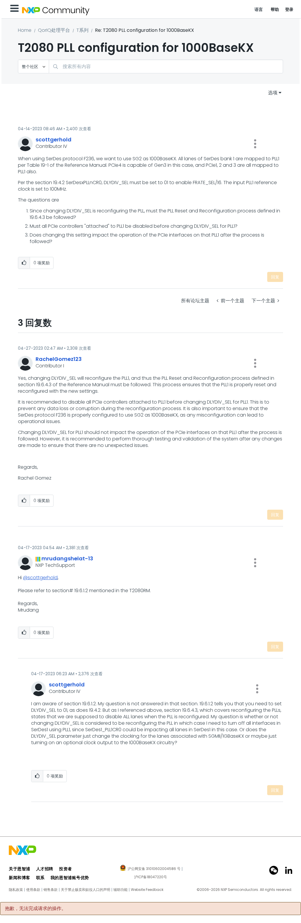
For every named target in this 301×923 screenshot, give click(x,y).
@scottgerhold (40, 577)
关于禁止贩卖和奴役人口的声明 (85, 889)
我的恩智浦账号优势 (70, 878)
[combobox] (166, 66)
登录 (289, 9)
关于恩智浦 (19, 869)
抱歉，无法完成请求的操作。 (35, 908)
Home (24, 30)
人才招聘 (44, 869)
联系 (40, 878)
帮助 (275, 9)
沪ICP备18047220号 (150, 877)
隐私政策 (16, 889)
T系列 (82, 30)
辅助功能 (120, 889)
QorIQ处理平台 (54, 30)
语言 (259, 9)
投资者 (65, 869)
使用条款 (33, 889)
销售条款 (51, 889)
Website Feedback (147, 889)
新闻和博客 (19, 878)
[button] (255, 143)
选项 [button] (272, 92)
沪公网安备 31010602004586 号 (154, 869)
